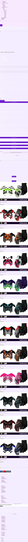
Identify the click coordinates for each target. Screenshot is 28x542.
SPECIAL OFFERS (3, 17)
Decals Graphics (3, 518)
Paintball (4, 6)
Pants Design (3, 520)
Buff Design (2, 528)
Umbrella (5, 14)
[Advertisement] (14, 168)
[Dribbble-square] (10, 471)
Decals (4, 9)
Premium (26, 152)
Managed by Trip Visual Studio (17, 503)
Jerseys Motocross (16, 152)
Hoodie (5, 16)
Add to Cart (1, 506)
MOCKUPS (2, 19)
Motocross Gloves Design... (3, 225)
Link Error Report (3, 487)
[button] (14, 0)
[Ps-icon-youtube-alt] (6, 471)
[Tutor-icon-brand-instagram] (3, 471)
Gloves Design (3, 517)
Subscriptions (3, 477)
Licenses (2, 476)
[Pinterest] (5, 471)
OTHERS (4, 11)
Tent (4, 13)
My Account (17, 155)
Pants (3, 8)
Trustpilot (1, 151)
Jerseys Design (12, 152)
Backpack (5, 12)
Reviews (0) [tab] (12, 52)
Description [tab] (2, 52)
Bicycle (4, 4)
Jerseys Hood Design (4, 529)
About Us (2, 495)
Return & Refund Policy (4, 498)
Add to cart (2, 204)
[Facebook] (1, 471)
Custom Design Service (4, 482)
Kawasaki (5, 10)
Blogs (2, 496)
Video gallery (3, 488)
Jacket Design (3, 521)
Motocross (4, 5)
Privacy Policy (3, 497)
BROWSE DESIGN (3, 1)
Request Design (3, 478)
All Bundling (4, 2)
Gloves (5, 15)
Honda (2, 537)
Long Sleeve (20, 152)
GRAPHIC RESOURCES (4, 7)
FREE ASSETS (3, 18)
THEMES (2, 3)
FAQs (2, 485)
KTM (2, 538)
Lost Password (3, 486)
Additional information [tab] (7, 52)
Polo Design (2, 525)
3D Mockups (2, 480)
